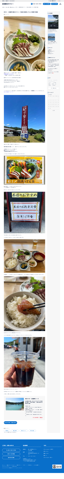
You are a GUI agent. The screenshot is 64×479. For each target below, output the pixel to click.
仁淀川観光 (54, 82)
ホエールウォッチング (52, 81)
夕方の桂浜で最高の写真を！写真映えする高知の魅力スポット (53, 60)
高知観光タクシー (8, 4)
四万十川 (24, 430)
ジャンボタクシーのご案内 (52, 68)
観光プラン (19, 465)
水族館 (32, 430)
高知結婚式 (54, 85)
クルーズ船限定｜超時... (52, 41)
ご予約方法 (29, 465)
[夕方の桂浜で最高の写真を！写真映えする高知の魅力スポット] (53, 22)
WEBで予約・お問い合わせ (10, 422)
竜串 (7, 430)
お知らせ (49, 53)
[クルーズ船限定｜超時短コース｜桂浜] (51, 37)
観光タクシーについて (11, 465)
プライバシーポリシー (6, 466)
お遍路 (49, 49)
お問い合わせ (14, 466)
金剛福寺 (50, 85)
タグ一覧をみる (53, 88)
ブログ (24, 465)
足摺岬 (15, 430)
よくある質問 (36, 465)
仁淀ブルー (50, 82)
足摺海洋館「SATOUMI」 (9, 74)
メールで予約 (12, 453)
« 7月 (54, 110)
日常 (49, 52)
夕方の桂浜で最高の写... (52, 29)
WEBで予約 (11, 457)
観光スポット (7, 428)
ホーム (3, 465)
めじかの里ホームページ (8, 91)
